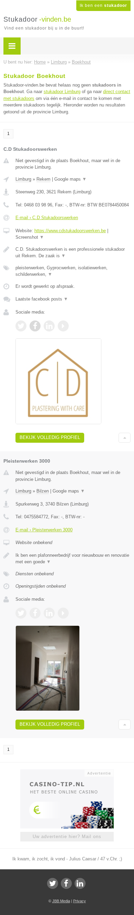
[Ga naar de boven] (125, 438)
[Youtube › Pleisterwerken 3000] (63, 613)
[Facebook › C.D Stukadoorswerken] (35, 325)
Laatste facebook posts (41, 299)
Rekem (43, 179)
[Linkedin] (80, 883)
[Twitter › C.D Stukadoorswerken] (20, 325)
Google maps (70, 179)
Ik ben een (103, 5)
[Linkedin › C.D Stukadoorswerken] (49, 325)
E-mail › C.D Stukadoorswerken (46, 217)
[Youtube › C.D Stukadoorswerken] (63, 325)
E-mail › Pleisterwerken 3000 (43, 529)
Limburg (23, 179)
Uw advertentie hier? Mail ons (67, 836)
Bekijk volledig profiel (50, 437)
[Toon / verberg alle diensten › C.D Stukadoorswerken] (73, 271)
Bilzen (42, 491)
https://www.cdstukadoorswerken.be (70, 230)
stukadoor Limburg (62, 91)
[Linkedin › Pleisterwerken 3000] (49, 613)
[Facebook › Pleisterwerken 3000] (35, 613)
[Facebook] (66, 883)
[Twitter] (52, 883)
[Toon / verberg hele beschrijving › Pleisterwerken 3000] (73, 558)
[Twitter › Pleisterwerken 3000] (20, 613)
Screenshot (29, 237)
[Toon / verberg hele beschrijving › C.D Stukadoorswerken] (73, 252)
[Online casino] (67, 772)
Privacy (79, 901)
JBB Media (61, 901)
